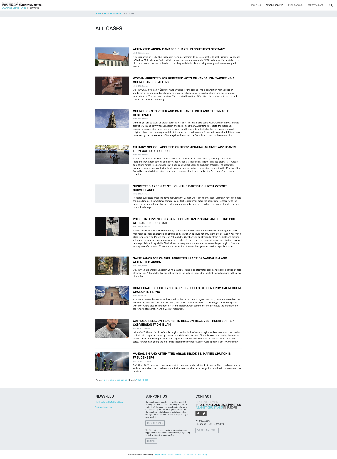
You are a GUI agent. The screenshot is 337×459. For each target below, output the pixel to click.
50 (143, 380)
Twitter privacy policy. (103, 407)
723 (123, 380)
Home (98, 13)
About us (256, 5)
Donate (151, 441)
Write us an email (207, 430)
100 (146, 380)
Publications (295, 5)
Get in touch (180, 454)
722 (118, 380)
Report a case (315, 5)
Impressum (191, 454)
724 (127, 380)
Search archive (274, 5)
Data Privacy (202, 454)
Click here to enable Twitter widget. (109, 402)
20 (140, 380)
